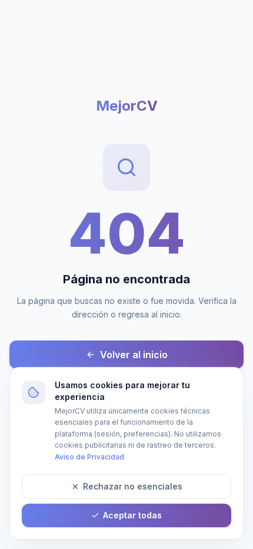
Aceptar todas (132, 515)
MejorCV (127, 105)
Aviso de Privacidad (89, 456)
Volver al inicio (134, 355)
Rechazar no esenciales (132, 486)
